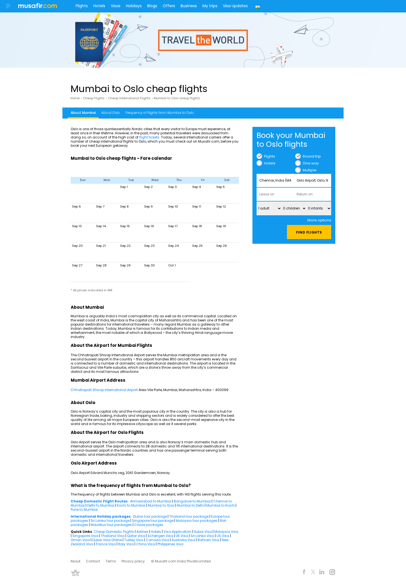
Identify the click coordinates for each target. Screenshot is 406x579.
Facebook (304, 572)
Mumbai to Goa (161, 505)
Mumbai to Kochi (220, 505)
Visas (115, 6)
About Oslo (110, 112)
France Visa (106, 544)
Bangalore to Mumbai (192, 501)
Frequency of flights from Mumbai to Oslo (159, 112)
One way (311, 163)
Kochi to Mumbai (131, 505)
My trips (209, 6)
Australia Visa (183, 540)
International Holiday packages (101, 516)
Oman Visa (80, 540)
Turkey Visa (133, 540)
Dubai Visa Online (107, 540)
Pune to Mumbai (84, 509)
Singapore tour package (152, 520)
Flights (82, 6)
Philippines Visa (170, 544)
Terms (111, 561)
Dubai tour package (150, 516)
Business (189, 6)
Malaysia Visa (226, 531)
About (75, 561)
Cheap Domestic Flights (114, 531)
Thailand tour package (189, 516)
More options (319, 220)
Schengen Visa (160, 535)
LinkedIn (321, 572)
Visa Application (177, 531)
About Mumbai (83, 112)
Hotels (99, 6)
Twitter (313, 572)
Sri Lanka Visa (202, 535)
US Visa (223, 535)
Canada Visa (157, 540)
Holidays (134, 6)
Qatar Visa (136, 535)
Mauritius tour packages (111, 524)
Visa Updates (235, 6)
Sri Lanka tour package (110, 520)
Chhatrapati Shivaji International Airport (104, 389)
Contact (93, 561)
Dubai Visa (203, 531)
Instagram (332, 572)
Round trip (312, 156)
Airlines (142, 531)
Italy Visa (126, 544)
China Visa (145, 544)
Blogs (152, 6)
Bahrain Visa (208, 540)
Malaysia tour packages (196, 520)
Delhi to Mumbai (100, 505)
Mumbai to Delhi (190, 505)
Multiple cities (310, 170)
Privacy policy (133, 561)
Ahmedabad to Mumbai (150, 501)
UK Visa (182, 535)
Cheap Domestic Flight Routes (99, 501)
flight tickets (149, 137)
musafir (37, 7)
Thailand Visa (113, 535)
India (258, 6)
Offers (169, 6)
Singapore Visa (85, 535)
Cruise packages (148, 524)
